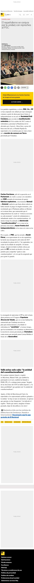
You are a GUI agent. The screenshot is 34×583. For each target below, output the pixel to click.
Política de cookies (7, 575)
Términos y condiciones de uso (11, 570)
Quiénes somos (6, 557)
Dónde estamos (6, 562)
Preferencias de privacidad (10, 578)
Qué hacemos (5, 560)
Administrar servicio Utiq (9, 580)
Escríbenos (5, 565)
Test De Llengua (18, 11)
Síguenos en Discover (6, 11)
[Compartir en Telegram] (8, 87)
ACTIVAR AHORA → (17, 102)
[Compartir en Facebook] (12, 87)
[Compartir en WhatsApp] (5, 87)
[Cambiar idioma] (27, 14)
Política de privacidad (8, 573)
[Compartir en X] (2, 87)
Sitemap (4, 567)
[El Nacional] (2, 14)
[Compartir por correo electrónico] (15, 87)
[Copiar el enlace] (18, 87)
